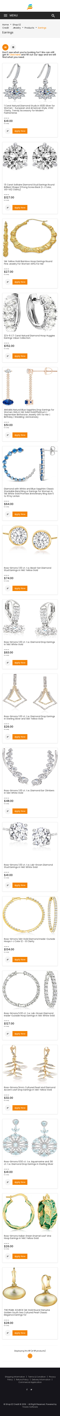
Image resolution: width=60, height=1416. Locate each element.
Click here (14, 54)
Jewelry (17, 27)
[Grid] (5, 47)
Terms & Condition (37, 1376)
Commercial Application (30, 1382)
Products (29, 27)
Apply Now (19, 131)
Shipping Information (15, 1376)
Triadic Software (30, 1407)
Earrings (42, 27)
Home (5, 24)
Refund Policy (22, 1379)
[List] (13, 47)
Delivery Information (41, 1379)
